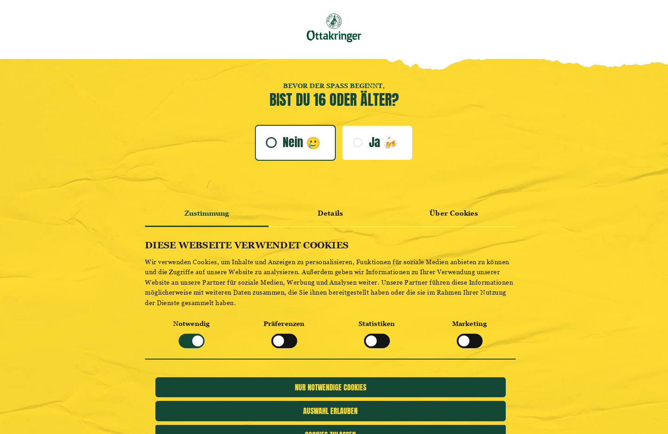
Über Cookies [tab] (453, 213)
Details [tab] (330, 213)
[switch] (284, 341)
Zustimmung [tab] (206, 213)
